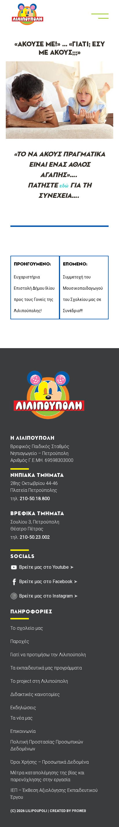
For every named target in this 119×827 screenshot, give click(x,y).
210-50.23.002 (35, 537)
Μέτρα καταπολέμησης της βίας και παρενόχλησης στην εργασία (47, 776)
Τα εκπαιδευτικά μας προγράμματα (46, 668)
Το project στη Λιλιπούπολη (39, 681)
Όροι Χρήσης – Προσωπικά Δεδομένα (49, 762)
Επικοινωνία (23, 731)
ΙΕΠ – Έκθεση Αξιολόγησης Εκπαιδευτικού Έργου (54, 794)
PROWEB (79, 811)
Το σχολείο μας (26, 628)
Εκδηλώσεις (23, 707)
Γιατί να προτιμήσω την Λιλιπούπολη (48, 654)
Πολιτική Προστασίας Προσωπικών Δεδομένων (46, 745)
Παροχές (19, 641)
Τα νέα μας (21, 718)
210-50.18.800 (35, 498)
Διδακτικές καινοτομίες (35, 694)
